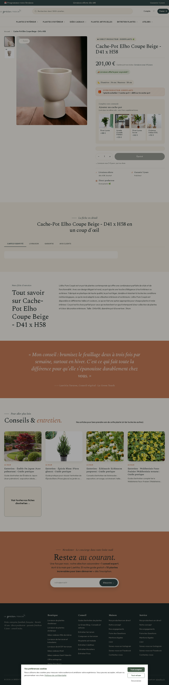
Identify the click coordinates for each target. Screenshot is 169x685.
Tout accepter (136, 670)
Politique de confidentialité (55, 675)
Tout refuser (136, 675)
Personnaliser (136, 681)
